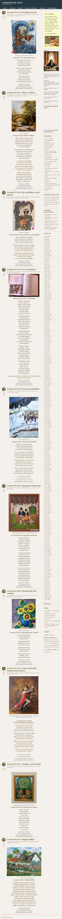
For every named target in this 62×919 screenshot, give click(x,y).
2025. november (48, 251)
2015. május (47, 475)
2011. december (48, 548)
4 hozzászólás (23, 95)
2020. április (47, 370)
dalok (19, 391)
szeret (52, 645)
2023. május (47, 305)
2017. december (48, 420)
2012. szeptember (48, 532)
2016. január (47, 461)
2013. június (47, 516)
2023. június (47, 303)
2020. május (47, 368)
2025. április (47, 264)
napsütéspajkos (29, 766)
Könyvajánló (47, 163)
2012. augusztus (48, 533)
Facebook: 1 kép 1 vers (49, 617)
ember (23, 14)
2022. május (47, 326)
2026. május (47, 241)
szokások (8, 392)
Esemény (47, 154)
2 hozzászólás (16, 392)
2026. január (47, 248)
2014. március (47, 500)
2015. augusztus (48, 470)
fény (47, 641)
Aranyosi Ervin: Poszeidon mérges (22, 12)
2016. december (48, 441)
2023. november (48, 294)
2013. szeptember (48, 510)
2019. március (47, 393)
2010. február (47, 587)
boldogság (48, 639)
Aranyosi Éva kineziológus (50, 615)
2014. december (48, 484)
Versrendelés (42, 8)
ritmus (29, 672)
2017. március (47, 436)
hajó (27, 14)
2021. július (47, 344)
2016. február (47, 459)
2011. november (48, 549)
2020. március (47, 372)
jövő (44, 643)
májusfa (34, 841)
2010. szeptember (48, 574)
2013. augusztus (48, 512)
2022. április (47, 328)
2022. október (47, 317)
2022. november (48, 315)
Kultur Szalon (47, 619)
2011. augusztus (48, 555)
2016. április (47, 455)
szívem (56, 647)
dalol (17, 672)
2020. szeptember (48, 361)
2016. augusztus (48, 448)
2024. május (47, 283)
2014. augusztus (48, 491)
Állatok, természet (48, 143)
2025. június (47, 260)
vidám (52, 649)
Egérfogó (28, 196)
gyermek (8, 95)
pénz (58, 643)
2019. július (47, 386)
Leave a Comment (19, 15)
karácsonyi (33, 391)
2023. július (47, 301)
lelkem (49, 643)
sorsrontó (18, 198)
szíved (53, 647)
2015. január (47, 482)
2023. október (47, 296)
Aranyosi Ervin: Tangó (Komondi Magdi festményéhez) (21, 669)
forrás (37, 94)
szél (33, 766)
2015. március (47, 478)
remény (47, 645)
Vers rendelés (47, 186)
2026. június (47, 239)
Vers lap (46, 627)
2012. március (47, 542)
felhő (19, 766)
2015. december (48, 462)
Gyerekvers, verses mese (50, 159)
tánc (38, 672)
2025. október (47, 253)
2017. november (48, 422)
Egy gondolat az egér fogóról (35, 196)
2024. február (47, 289)
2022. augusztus (48, 321)
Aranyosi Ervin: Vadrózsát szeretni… (52, 197)
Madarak (46, 164)
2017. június (47, 431)
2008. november (48, 597)
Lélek (51, 643)
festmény (24, 487)
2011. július (47, 556)
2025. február (47, 267)
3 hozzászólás (16, 842)
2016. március (47, 457)
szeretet (46, 179)
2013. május (47, 517)
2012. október (47, 530)
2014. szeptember (48, 489)
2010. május (47, 581)
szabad (31, 672)
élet (47, 651)
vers (14, 15)
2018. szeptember (48, 404)
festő (22, 271)
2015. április (47, 477)
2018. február (47, 416)
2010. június (47, 579)
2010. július (47, 578)
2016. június (47, 452)
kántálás (30, 391)
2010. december (48, 569)
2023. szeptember (48, 298)
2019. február (47, 395)
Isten (57, 641)
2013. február (47, 523)
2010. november (48, 571)
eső (17, 766)
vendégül (11, 392)
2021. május (47, 347)
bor (17, 391)
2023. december (48, 292)
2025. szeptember (48, 255)
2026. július (47, 237)
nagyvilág (11, 95)
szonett (46, 181)
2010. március (47, 585)
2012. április (47, 540)
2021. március (47, 351)
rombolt (15, 95)
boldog (45, 640)
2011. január (47, 567)
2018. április (47, 413)
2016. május (47, 454)
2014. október (47, 487)
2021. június (47, 345)
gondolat (51, 641)
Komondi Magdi (24, 672)
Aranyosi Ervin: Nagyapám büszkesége (24, 485)
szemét (8, 15)
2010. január (47, 588)
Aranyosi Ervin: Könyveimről (31, 8)
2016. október (47, 445)
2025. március (47, 266)
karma (10, 198)
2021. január (47, 354)
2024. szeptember (48, 276)
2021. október (47, 338)
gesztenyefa (25, 766)
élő (30, 94)
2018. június (47, 409)
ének (21, 391)
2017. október (47, 423)
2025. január (47, 269)
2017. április (47, 434)
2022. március (47, 329)
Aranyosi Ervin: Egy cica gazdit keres (52, 202)
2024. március (47, 287)
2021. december (48, 335)
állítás (18, 841)
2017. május (47, 432)
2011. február (47, 565)
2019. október (47, 381)
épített (35, 94)
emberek (45, 641)
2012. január (47, 546)
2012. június (47, 537)
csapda (25, 196)
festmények (12, 14)
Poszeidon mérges (36, 14)
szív (17, 95)
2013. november (48, 507)
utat (18, 95)
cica (51, 639)
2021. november (48, 337)
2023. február (47, 310)
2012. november (48, 528)
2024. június (47, 282)
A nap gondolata (48, 140)
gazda (25, 14)
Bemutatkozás (12, 8)
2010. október (47, 572)
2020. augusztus (48, 363)
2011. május (47, 560)
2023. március (47, 308)
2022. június (47, 324)
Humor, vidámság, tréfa (49, 161)
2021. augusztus (48, 342)
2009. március (47, 594)
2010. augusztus (48, 576)
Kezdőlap (5, 8)
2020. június (47, 367)
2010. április (47, 583)
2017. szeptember (48, 425)
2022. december (48, 314)
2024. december (48, 271)
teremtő (58, 647)
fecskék (22, 487)
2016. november (48, 443)
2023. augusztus (48, 299)
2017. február (47, 438)
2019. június (47, 388)
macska (15, 198)
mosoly (54, 643)
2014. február (47, 501)
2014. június (47, 494)
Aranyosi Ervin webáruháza (50, 613)
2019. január (47, 397)
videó (46, 190)
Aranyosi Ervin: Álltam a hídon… (22, 92)
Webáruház (20, 8)
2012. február (47, 544)
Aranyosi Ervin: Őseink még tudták (52, 199)
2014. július (47, 493)
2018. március (47, 415)
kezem (13, 198)
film (24, 271)
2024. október (47, 275)
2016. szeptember (48, 446)
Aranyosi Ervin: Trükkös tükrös (51, 200)
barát (56, 637)
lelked (29, 271)
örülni (37, 391)
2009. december (48, 590)
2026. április (47, 243)
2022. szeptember (48, 319)
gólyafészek (24, 841)
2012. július (47, 535)
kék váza (26, 595)
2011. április (47, 562)
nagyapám (31, 487)
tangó (8, 673)
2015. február (47, 480)
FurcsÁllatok (47, 157)
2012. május (47, 539)
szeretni (48, 647)
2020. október (47, 360)
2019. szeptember (48, 383)
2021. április (47, 349)
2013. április (47, 519)
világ (11, 272)
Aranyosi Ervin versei (12, 2)
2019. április (47, 392)
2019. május (47, 390)
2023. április (47, 306)
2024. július (47, 280)
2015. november (48, 464)
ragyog (45, 645)
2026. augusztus (48, 236)
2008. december (48, 595)
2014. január (47, 503)
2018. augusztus (48, 406)
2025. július (47, 259)
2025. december (48, 250)
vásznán (34, 271)
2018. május (47, 411)
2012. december (48, 526)
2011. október (47, 551)
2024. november (48, 273)
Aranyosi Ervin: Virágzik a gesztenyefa (24, 763)
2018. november (48, 400)
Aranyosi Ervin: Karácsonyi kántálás (23, 388)
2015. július (47, 471)
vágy (58, 649)
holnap (55, 641)
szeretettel (45, 647)
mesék (32, 271)
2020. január (47, 376)
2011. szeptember (48, 553)
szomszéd (34, 487)
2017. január (47, 439)
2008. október (47, 599)
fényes (21, 766)
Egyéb (46, 149)
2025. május (47, 262)
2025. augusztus (48, 257)
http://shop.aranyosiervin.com (24, 378)
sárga (12, 596)
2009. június (47, 592)
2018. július (47, 407)
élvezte (32, 94)
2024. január (47, 290)
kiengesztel (30, 14)
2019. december (48, 377)
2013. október (47, 508)
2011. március (47, 563)
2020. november (48, 358)
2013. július (47, 514)
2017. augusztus (48, 427)
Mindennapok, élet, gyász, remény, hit (52, 171)
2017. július (47, 429)
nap (37, 595)
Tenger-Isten (12, 15)
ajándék (54, 635)
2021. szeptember (48, 340)
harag (8, 198)
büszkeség (18, 487)
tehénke (38, 487)
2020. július (47, 365)
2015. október (47, 466)
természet (45, 649)
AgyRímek (47, 142)
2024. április (47, 285)
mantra (46, 166)
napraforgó (8, 596)
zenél (10, 673)
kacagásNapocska (30, 841)
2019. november (48, 379)
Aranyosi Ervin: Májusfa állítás (20, 839)
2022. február (47, 331)
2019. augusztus (48, 384)
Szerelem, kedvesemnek (50, 178)
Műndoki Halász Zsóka (32, 595)
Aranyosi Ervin (19, 14)
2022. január (47, 333)
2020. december (48, 356)
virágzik (8, 767)
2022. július (47, 322)
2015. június (47, 473)
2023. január (47, 312)
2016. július (47, 450)
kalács (27, 391)
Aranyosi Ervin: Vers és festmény (21, 269)
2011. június (47, 558)
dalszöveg (47, 147)
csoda (28, 94)
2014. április (47, 498)
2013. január (47, 524)
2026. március (47, 244)
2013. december (48, 505)
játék (59, 641)
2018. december (48, 399)
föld (49, 641)
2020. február (47, 374)
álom (45, 651)
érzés (49, 651)
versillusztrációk (48, 188)
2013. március (47, 521)
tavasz (35, 766)
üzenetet (38, 766)
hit (53, 641)
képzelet (26, 271)
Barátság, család (48, 145)
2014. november (48, 485)
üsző (7, 489)
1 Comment (11, 489)
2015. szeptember (48, 468)
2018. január (47, 418)
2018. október (47, 402)
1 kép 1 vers (47, 138)
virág (56, 649)
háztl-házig (24, 391)
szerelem (34, 672)
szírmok (14, 596)
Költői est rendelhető (51, 8)
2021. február (47, 353)
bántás (23, 196)
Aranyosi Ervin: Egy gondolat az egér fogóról (23, 193)
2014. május (47, 496)
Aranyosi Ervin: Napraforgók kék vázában (21, 592)
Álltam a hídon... (19, 94)
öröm (51, 651)
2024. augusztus (48, 278)
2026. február (47, 246)
